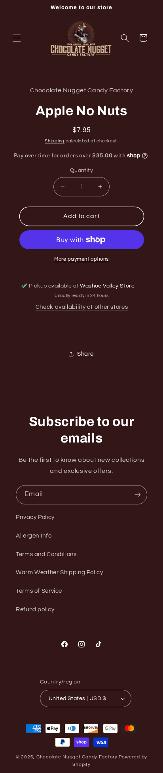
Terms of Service (39, 591)
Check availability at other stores (82, 307)
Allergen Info (33, 536)
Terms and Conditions (46, 554)
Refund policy (35, 609)
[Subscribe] (138, 494)
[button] (17, 38)
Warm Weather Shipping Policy (59, 572)
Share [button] (85, 354)
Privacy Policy (35, 517)
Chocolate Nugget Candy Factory (77, 757)
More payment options (81, 259)
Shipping (54, 141)
